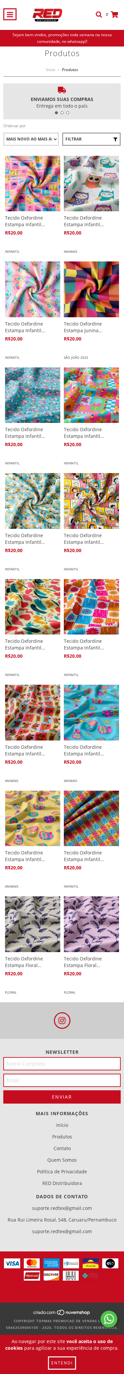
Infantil (12, 251)
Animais (70, 251)
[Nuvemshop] (62, 1314)
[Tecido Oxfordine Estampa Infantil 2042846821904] (91, 501)
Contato (62, 1148)
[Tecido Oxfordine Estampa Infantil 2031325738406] (91, 184)
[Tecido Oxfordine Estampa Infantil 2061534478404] (33, 184)
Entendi (62, 1363)
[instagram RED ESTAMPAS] (62, 1020)
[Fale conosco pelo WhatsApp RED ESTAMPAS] (109, 1319)
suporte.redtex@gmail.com (62, 1208)
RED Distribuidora (62, 1183)
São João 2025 (76, 357)
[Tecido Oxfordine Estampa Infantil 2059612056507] (33, 607)
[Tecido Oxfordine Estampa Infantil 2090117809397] (33, 289)
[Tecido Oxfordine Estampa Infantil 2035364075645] (91, 395)
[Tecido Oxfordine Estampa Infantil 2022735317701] (33, 395)
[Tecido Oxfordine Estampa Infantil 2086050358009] (33, 712)
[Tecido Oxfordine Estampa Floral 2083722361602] (91, 924)
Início (50, 69)
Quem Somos (62, 1160)
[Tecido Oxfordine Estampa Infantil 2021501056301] (91, 712)
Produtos (62, 1136)
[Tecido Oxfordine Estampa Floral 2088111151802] (33, 924)
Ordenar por (14, 126)
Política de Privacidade (62, 1171)
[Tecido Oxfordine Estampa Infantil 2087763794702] (91, 607)
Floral (11, 992)
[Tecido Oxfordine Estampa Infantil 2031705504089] (33, 818)
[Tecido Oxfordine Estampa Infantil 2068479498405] (33, 501)
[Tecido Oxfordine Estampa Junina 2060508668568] (91, 289)
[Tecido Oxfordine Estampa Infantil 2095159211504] (91, 818)
